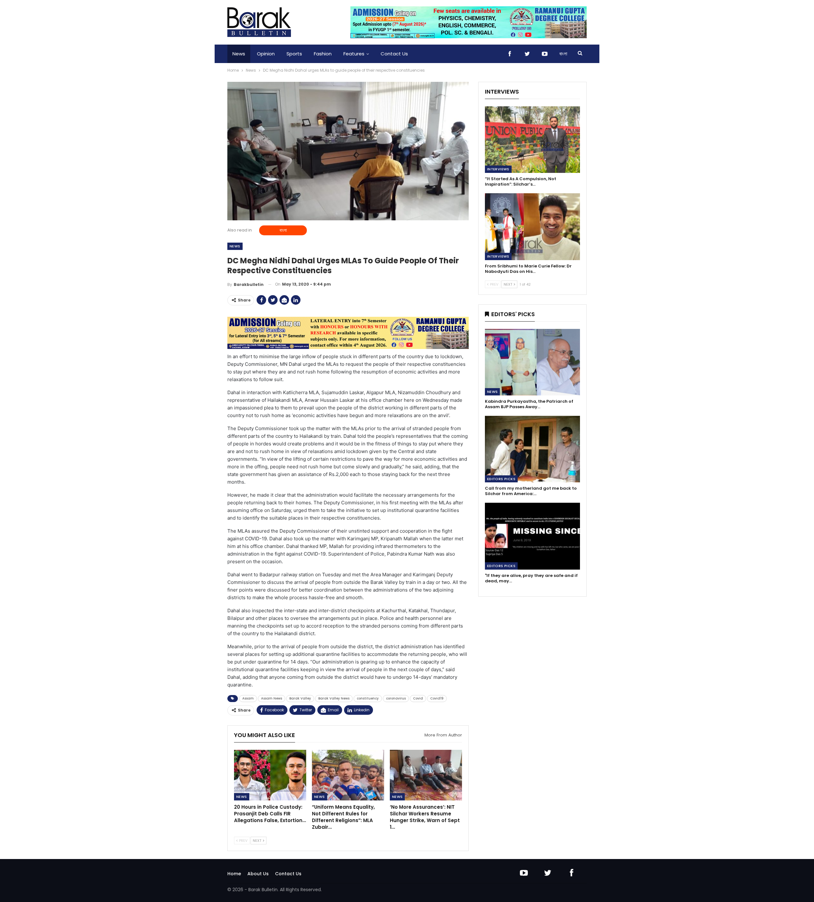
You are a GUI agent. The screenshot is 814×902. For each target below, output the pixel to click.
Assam (248, 698)
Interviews (498, 169)
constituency (368, 698)
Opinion (266, 53)
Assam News (271, 698)
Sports (294, 53)
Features (353, 53)
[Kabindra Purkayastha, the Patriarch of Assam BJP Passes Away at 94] (532, 362)
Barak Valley (300, 698)
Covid (418, 698)
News (238, 53)
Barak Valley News (333, 698)
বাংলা (563, 53)
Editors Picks (501, 478)
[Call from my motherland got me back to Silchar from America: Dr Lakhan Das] (532, 449)
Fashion (323, 53)
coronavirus (396, 698)
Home (234, 873)
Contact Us (394, 53)
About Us (258, 873)
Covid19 (437, 698)
